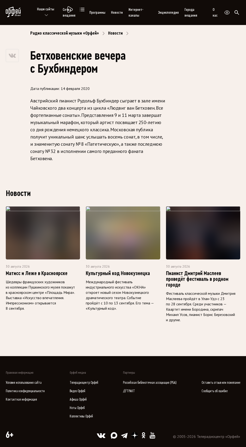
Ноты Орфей (77, 408)
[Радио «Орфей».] (69, 9)
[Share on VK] (12, 55)
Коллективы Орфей (81, 416)
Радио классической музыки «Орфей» (64, 33)
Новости (117, 12)
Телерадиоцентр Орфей (84, 382)
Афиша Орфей (78, 399)
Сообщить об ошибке (215, 391)
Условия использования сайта (24, 382)
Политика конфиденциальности (25, 391)
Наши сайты (45, 9)
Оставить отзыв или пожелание (221, 382)
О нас (215, 12)
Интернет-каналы (136, 12)
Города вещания (190, 12)
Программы (97, 12)
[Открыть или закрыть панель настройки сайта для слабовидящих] (227, 12)
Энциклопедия (168, 12)
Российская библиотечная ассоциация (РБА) (150, 382)
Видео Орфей (77, 391)
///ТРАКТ (129, 391)
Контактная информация (21, 399)
